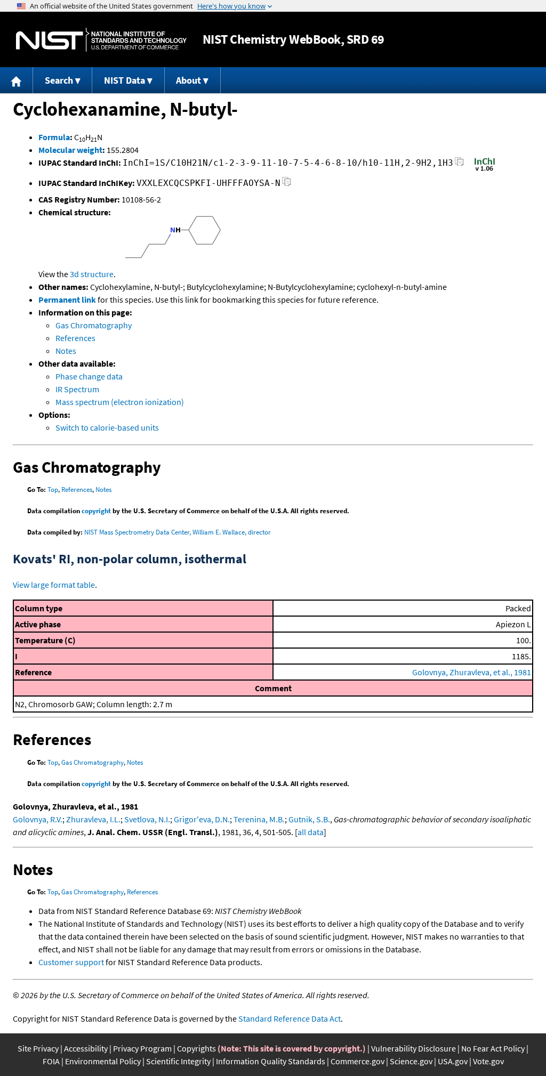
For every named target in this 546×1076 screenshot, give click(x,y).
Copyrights (196, 1048)
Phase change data (89, 376)
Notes (65, 350)
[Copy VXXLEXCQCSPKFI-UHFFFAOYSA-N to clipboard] (286, 184)
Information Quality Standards (270, 1061)
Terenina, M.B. (259, 819)
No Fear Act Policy (493, 1048)
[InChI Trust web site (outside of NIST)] (484, 170)
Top (52, 489)
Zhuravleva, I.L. (93, 819)
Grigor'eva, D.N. (202, 819)
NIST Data (124, 80)
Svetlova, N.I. (147, 819)
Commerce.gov (357, 1061)
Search (59, 80)
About (188, 80)
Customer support (71, 962)
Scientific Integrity (178, 1061)
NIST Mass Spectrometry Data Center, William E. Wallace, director (177, 532)
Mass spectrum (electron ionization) (119, 402)
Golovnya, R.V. (37, 819)
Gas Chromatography (93, 325)
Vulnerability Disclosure (413, 1048)
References (75, 338)
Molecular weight (70, 149)
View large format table (54, 584)
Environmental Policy (103, 1061)
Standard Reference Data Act (289, 1018)
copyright (96, 510)
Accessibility (86, 1048)
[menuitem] (16, 80)
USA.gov (453, 1061)
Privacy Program (142, 1048)
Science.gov (411, 1061)
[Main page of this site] (16, 80)
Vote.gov (488, 1061)
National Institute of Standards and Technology (101, 40)
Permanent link (67, 299)
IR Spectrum (77, 389)
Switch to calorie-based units (107, 427)
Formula (54, 137)
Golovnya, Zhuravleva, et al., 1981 (471, 672)
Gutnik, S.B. (309, 819)
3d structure (92, 274)
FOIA (51, 1061)
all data (311, 832)
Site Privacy (38, 1048)
